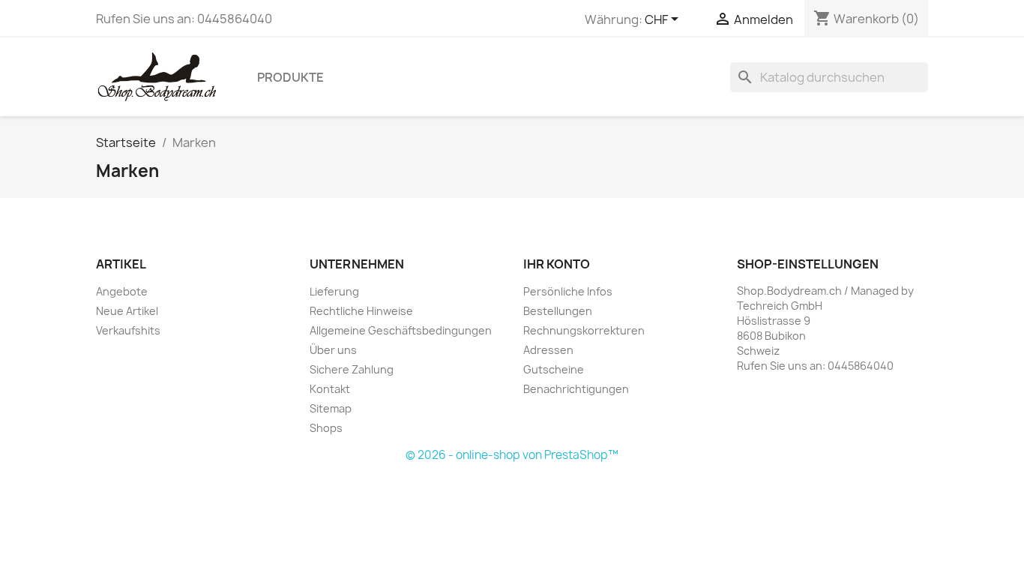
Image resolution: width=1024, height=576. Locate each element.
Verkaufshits (128, 330)
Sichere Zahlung (352, 369)
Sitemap (331, 408)
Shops (326, 428)
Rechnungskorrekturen (584, 330)
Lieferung (334, 291)
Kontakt (330, 389)
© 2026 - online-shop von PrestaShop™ (512, 455)
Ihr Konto (556, 264)
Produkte (290, 77)
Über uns (333, 350)
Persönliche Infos (567, 291)
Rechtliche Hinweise (361, 311)
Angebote (122, 291)
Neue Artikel (127, 311)
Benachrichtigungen (576, 389)
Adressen (548, 350)
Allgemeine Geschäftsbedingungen (401, 330)
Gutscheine (553, 369)
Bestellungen (557, 311)
